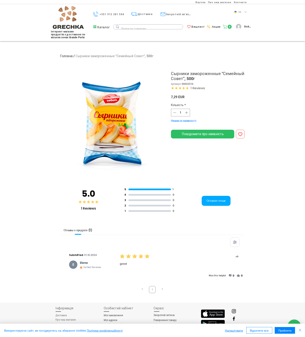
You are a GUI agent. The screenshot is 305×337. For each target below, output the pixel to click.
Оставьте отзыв (216, 201)
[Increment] (186, 112)
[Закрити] (300, 330)
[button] (103, 27)
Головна (66, 56)
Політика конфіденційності (105, 330)
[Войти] (238, 27)
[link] (228, 27)
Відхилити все (259, 330)
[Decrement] (174, 112)
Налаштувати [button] (234, 330)
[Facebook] (234, 318)
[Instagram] (234, 311)
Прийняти (285, 330)
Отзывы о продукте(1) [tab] (78, 230)
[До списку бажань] (240, 134)
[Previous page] (142, 289)
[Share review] (237, 256)
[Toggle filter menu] (235, 242)
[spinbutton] (180, 112)
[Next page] (162, 289)
